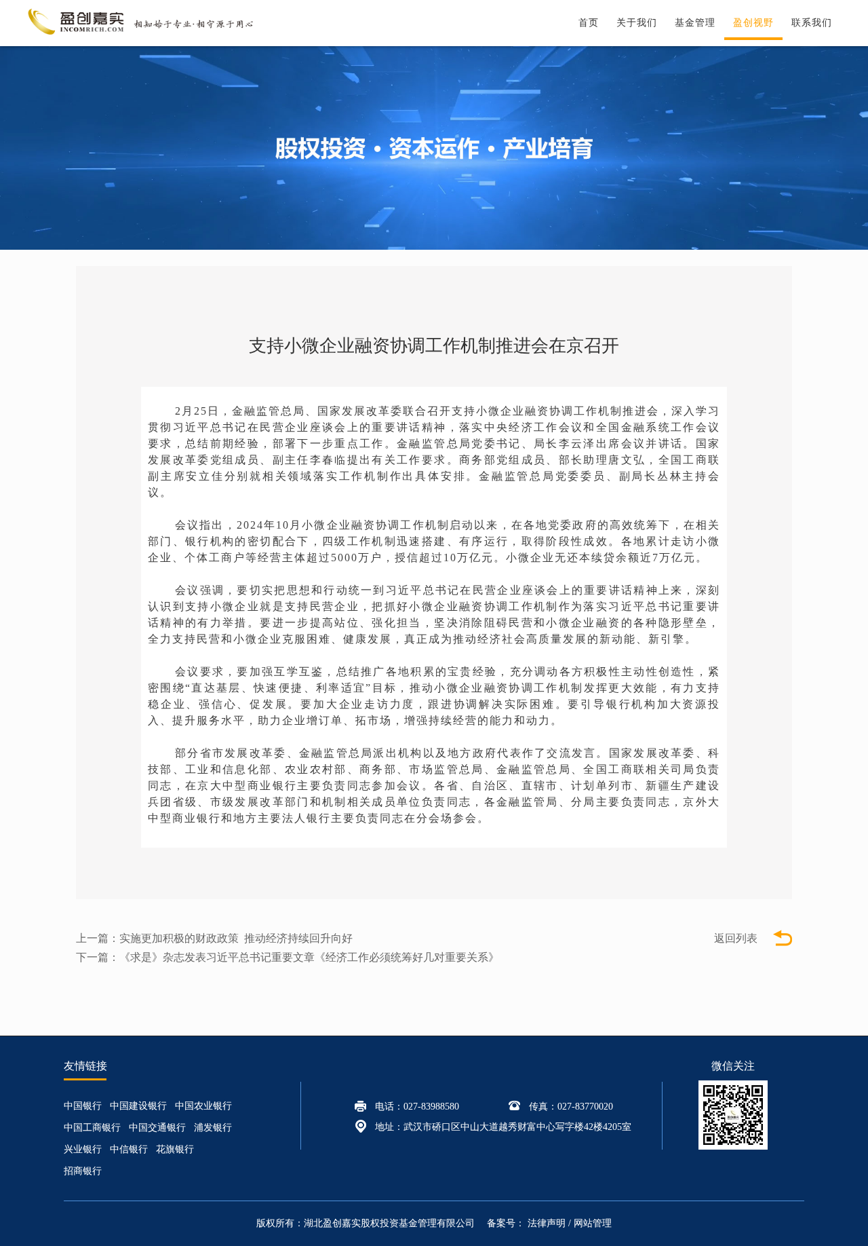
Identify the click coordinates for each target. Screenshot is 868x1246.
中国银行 (83, 1106)
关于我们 (636, 23)
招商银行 (83, 1171)
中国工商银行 (92, 1127)
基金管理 (695, 23)
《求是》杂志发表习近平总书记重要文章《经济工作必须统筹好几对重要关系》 (309, 957)
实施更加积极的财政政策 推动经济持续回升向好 (236, 938)
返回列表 (735, 938)
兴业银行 (83, 1149)
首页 (588, 23)
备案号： (507, 1223)
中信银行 (129, 1149)
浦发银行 (213, 1127)
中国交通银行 (157, 1127)
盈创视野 (753, 23)
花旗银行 (175, 1149)
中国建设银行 (138, 1106)
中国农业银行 (203, 1106)
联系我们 (811, 23)
